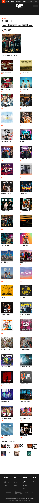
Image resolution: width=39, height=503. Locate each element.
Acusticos (15, 482)
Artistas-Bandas (7, 482)
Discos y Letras (13, 25)
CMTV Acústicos (26, 1)
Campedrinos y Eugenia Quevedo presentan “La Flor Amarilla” (34, 446)
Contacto (25, 488)
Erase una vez (16, 485)
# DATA (15, 481)
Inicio (4, 1)
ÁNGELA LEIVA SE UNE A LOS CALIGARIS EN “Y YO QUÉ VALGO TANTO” (21, 454)
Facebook (25, 484)
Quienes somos (25, 486)
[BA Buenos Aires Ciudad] (18, 492)
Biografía (5, 25)
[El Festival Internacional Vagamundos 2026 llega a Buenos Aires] (29, 453)
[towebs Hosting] (8, 492)
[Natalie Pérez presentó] (3, 453)
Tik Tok (26, 485)
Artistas (8, 1)
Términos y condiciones (25, 498)
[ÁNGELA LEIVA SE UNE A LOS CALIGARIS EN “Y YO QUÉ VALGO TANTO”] (16, 453)
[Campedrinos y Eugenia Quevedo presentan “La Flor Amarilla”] (29, 446)
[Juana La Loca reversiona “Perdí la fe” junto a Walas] (3, 446)
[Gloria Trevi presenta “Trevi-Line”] (16, 446)
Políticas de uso (32, 498)
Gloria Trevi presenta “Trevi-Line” (21, 445)
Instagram (25, 482)
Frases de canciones (17, 484)
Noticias (12, 1)
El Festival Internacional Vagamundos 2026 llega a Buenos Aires (34, 454)
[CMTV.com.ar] (19, 6)
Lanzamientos (18, 1)
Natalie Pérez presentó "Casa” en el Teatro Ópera (9, 453)
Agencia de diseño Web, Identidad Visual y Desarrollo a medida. (20, 500)
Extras (35, 1)
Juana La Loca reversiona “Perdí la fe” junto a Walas (9, 446)
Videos (19, 25)
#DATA (31, 1)
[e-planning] (29, 492)
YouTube (24, 481)
